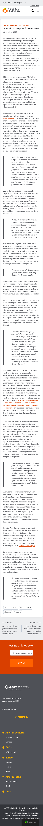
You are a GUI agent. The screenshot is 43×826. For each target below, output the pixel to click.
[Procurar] (33, 10)
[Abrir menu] (3, 796)
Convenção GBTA (10, 608)
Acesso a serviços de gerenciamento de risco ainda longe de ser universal (10, 628)
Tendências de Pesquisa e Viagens (16, 25)
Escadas (7, 612)
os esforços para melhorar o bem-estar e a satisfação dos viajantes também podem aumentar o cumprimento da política (21, 404)
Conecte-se (34, 5)
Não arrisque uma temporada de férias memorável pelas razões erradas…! (32, 628)
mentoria (17, 612)
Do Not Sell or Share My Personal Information (21, 818)
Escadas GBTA (9, 118)
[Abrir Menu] (38, 11)
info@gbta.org (10, 709)
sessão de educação (27, 545)
